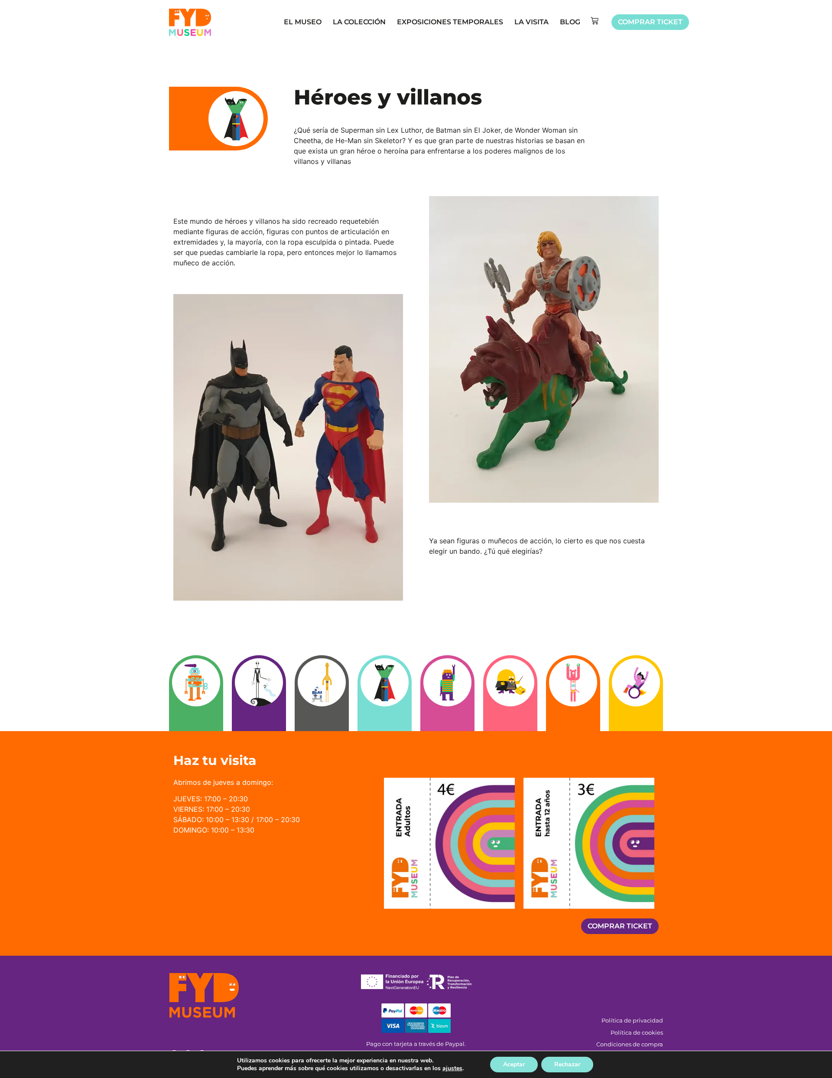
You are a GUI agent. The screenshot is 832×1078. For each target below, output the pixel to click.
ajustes (452, 1068)
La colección (359, 22)
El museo (303, 22)
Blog (570, 22)
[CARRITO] (594, 21)
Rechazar (567, 1064)
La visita (531, 22)
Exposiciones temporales (450, 22)
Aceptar (514, 1064)
